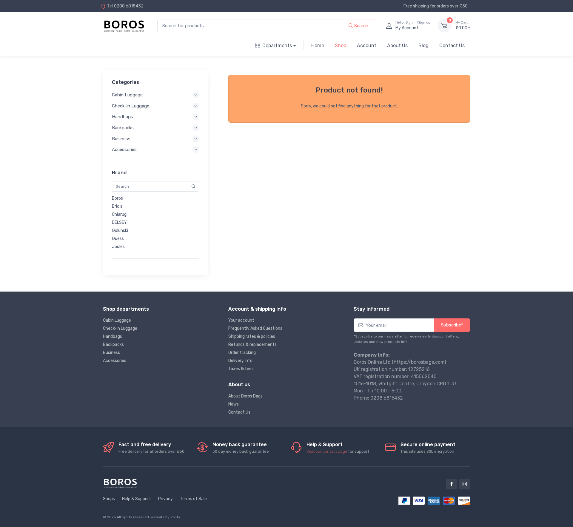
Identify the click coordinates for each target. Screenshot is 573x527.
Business (111, 352)
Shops (109, 498)
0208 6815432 (129, 6)
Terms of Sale (193, 498)
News (233, 404)
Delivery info (240, 360)
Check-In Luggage (120, 328)
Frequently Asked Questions (255, 328)
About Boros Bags (245, 396)
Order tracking (242, 352)
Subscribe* (452, 325)
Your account (241, 320)
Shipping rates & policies (251, 336)
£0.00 (461, 25)
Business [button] (121, 138)
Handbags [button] (122, 116)
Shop (340, 45)
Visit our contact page (326, 451)
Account (366, 45)
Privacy (165, 498)
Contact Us (452, 45)
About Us (397, 45)
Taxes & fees (241, 368)
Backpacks (113, 344)
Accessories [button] (124, 149)
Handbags (112, 336)
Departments (277, 45)
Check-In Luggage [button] (130, 106)
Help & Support (136, 498)
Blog (423, 45)
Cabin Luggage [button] (127, 95)
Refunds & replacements (252, 344)
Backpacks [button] (123, 127)
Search (360, 25)
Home (317, 45)
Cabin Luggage (117, 320)
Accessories (114, 360)
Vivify (175, 517)
